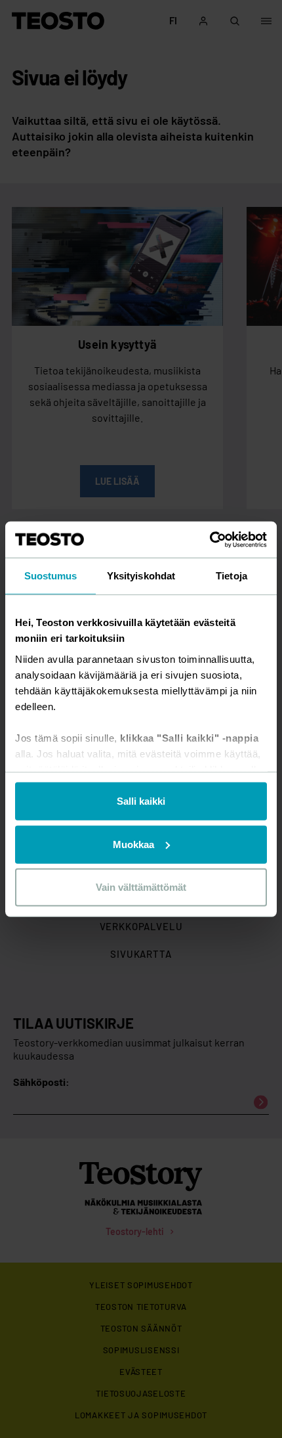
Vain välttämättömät (141, 887)
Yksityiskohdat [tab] (141, 575)
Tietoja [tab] (231, 575)
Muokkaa (133, 843)
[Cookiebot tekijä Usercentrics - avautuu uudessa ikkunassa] (209, 539)
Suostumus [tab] (50, 575)
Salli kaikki (141, 801)
